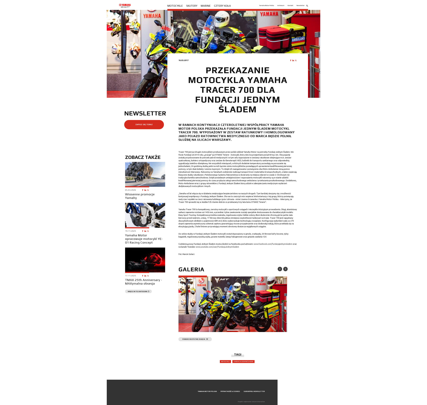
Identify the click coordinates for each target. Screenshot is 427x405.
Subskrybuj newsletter (254, 391)
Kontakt (290, 5)
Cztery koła (222, 5)
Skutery (191, 5)
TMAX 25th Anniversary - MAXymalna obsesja (143, 281)
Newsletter (301, 5)
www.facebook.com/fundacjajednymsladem (273, 244)
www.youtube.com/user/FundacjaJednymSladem (217, 247)
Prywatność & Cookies (230, 391)
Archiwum (280, 5)
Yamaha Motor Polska (266, 5)
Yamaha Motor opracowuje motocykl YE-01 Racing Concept (144, 238)
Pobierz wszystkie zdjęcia (193, 339)
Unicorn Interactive (258, 401)
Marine (206, 5)
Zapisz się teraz (144, 124)
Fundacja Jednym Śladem (243, 361)
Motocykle (175, 5)
